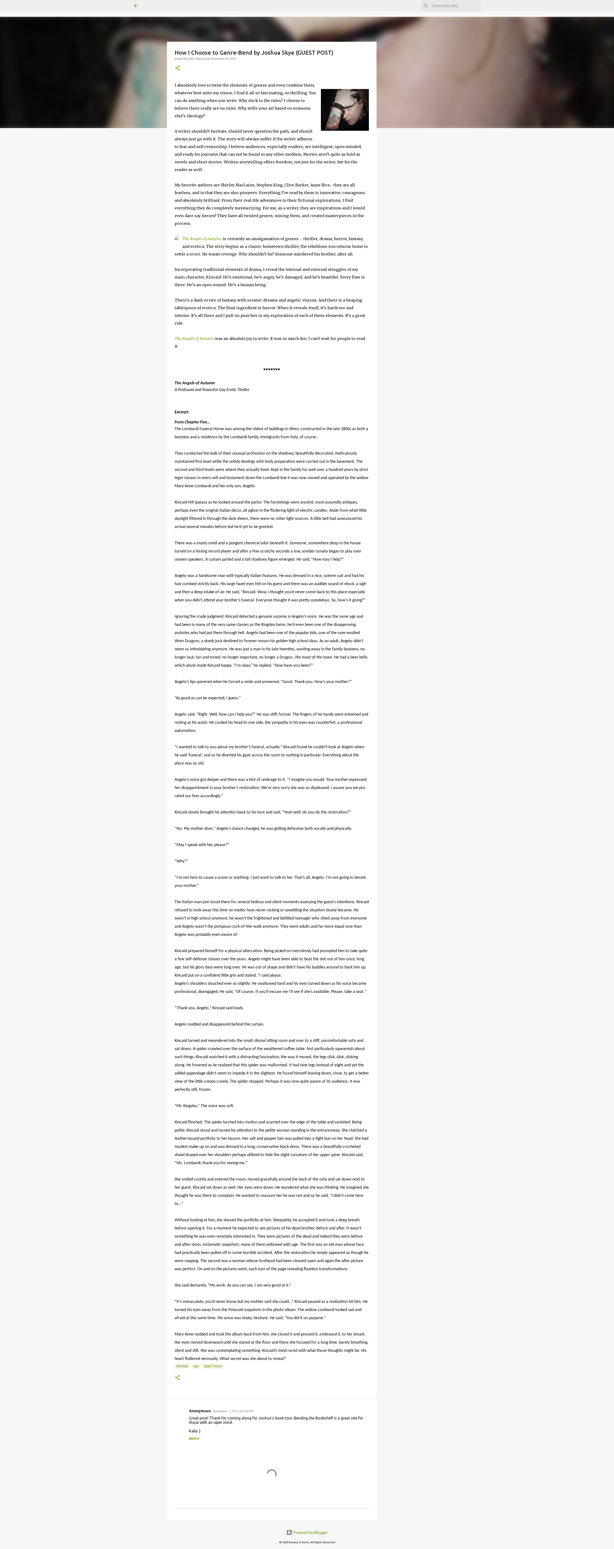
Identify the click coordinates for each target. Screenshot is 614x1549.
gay (196, 1366)
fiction (182, 1366)
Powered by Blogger (310, 1532)
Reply (194, 1439)
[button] (177, 68)
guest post (213, 1366)
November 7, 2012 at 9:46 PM (233, 1411)
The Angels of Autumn (202, 238)
